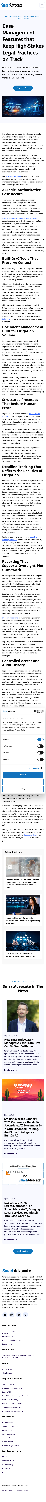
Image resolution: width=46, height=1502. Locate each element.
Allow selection (23, 782)
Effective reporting (10, 618)
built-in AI (6, 319)
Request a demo (30, 835)
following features (13, 176)
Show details (34, 768)
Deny (23, 789)
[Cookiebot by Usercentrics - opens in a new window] (34, 711)
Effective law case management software (20, 218)
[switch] (40, 746)
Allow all (23, 775)
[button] (42, 5)
